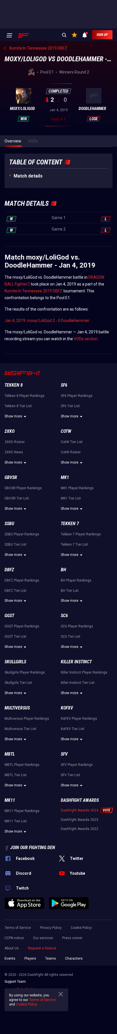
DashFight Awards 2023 (79, 820)
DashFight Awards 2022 (79, 829)
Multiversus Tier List (20, 729)
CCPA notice (14, 938)
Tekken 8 (14, 385)
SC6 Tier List (70, 637)
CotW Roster (71, 452)
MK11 (10, 800)
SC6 (64, 615)
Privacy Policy (51, 928)
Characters (74, 958)
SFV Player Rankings (77, 765)
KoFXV (67, 708)
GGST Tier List (15, 637)
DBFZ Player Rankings (22, 580)
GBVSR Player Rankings (23, 488)
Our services (43, 938)
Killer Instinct (76, 661)
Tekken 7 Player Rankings (81, 534)
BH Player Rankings (76, 580)
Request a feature (42, 948)
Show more (13, 416)
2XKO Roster (15, 442)
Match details (28, 176)
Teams (50, 958)
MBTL (10, 754)
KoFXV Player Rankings (79, 719)
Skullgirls (15, 661)
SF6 (64, 385)
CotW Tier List (72, 442)
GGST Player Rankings (22, 626)
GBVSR (11, 477)
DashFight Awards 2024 (79, 810)
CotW (66, 431)
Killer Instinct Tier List (78, 683)
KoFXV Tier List (72, 729)
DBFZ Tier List (15, 591)
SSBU (9, 523)
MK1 (65, 477)
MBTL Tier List (16, 775)
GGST (9, 615)
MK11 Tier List (16, 821)
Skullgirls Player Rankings (25, 672)
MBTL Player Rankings (22, 765)
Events (10, 958)
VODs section (86, 338)
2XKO (9, 431)
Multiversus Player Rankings (27, 719)
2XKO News (14, 452)
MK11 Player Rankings (22, 811)
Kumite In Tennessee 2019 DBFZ (33, 291)
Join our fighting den (32, 847)
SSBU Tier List (15, 544)
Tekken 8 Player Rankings (25, 396)
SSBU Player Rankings (22, 534)
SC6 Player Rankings (77, 626)
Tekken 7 (70, 523)
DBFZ (9, 569)
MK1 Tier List (71, 498)
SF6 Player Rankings (77, 396)
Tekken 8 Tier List (18, 406)
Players (30, 958)
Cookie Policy (81, 928)
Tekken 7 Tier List (74, 544)
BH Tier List (70, 591)
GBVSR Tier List (17, 498)
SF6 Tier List (70, 406)
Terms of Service (18, 928)
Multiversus (17, 708)
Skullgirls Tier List (18, 683)
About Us (12, 948)
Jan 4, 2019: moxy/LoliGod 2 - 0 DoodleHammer (47, 320)
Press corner (72, 938)
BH (63, 569)
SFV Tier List (70, 775)
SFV (64, 754)
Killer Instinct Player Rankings (84, 672)
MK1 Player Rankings (77, 488)
